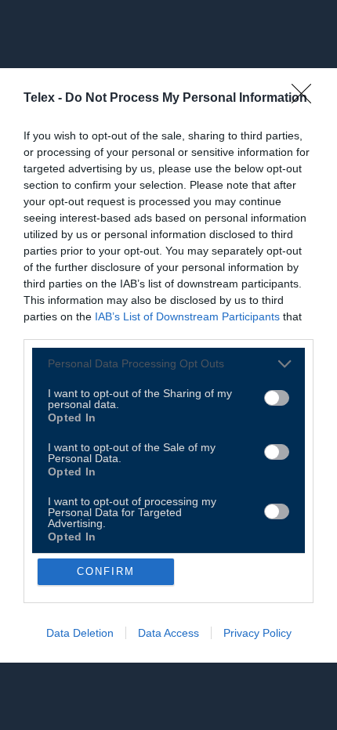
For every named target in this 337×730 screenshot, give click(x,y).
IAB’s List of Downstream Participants (187, 316)
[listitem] (168, 364)
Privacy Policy (257, 633)
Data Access (168, 633)
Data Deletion (80, 633)
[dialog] (168, 365)
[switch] (276, 398)
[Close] (306, 99)
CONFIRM (106, 571)
